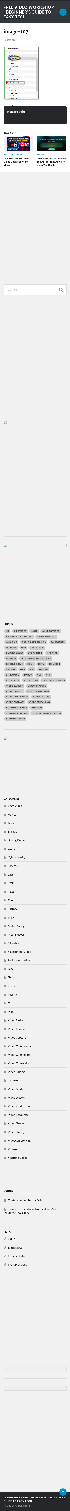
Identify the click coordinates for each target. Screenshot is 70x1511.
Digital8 (11, 647)
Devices (13, 865)
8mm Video (15, 805)
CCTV (11, 848)
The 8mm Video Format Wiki (25, 1200)
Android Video (46, 636)
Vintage (13, 1149)
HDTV (41, 664)
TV (9, 1003)
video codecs (14, 691)
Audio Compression (34, 642)
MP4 (32, 669)
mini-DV (11, 669)
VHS (48, 675)
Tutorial (13, 994)
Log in (11, 1238)
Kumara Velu (16, 112)
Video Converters (17, 696)
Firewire (52, 653)
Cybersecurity (16, 857)
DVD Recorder (14, 653)
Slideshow (14, 943)
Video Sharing (16, 1123)
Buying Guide (16, 840)
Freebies (11, 658)
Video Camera (14, 686)
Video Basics (16, 1020)
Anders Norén (23, 1506)
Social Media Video (19, 960)
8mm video (20, 631)
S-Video (43, 669)
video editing (41, 696)
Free (10, 900)
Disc (10, 874)
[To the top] (63, 1492)
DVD (23, 647)
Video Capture (37, 686)
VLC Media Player (16, 707)
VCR (39, 675)
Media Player (16, 934)
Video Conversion (19, 1063)
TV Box (28, 675)
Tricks (11, 986)
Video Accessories (53, 680)
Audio (11, 823)
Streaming (12, 675)
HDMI (30, 664)
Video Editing (16, 1071)
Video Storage (16, 1132)
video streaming (39, 702)
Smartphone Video (19, 951)
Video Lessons (17, 1097)
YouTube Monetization (46, 713)
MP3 (22, 669)
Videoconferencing (19, 1140)
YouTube (37, 707)
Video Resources (18, 1114)
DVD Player (37, 647)
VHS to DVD (31, 680)
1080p (34, 631)
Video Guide (15, 1089)
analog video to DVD (19, 636)
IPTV (11, 917)
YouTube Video (17, 1157)
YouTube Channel (17, 713)
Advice (12, 814)
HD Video (54, 664)
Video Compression (20, 1046)
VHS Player (12, 680)
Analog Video (51, 631)
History (12, 908)
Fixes (11, 891)
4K (7, 631)
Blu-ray (12, 831)
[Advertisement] (35, 216)
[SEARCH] (61, 289)
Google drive (14, 664)
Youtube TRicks (15, 718)
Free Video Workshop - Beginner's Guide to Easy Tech (29, 12)
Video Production (19, 1106)
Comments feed (17, 1256)
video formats (15, 702)
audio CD (11, 642)
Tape (11, 968)
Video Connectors (19, 1054)
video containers (38, 691)
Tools (11, 977)
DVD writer (35, 653)
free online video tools (36, 658)
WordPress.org (17, 1264)
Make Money (16, 926)
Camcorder (58, 642)
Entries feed (15, 1247)
